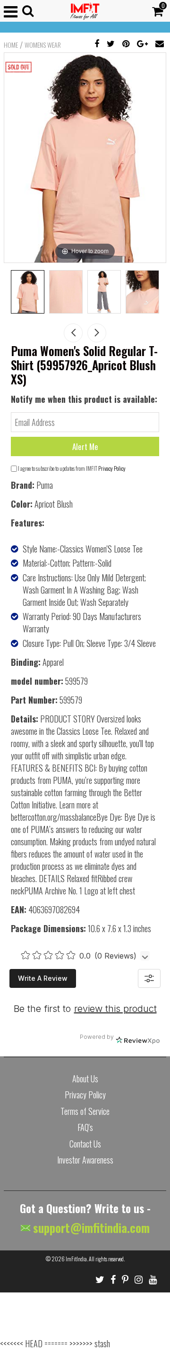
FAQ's (85, 1127)
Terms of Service (85, 1111)
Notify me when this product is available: (84, 399)
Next (96, 332)
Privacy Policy (112, 468)
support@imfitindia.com (90, 1227)
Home (11, 45)
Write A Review (43, 978)
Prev (73, 332)
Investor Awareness (85, 1160)
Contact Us (85, 1144)
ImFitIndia (76, 1259)
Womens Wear (43, 45)
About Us (85, 1078)
